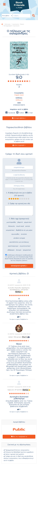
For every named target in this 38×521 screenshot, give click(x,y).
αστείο (27, 226)
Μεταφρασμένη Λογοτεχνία (11, 25)
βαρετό (20, 222)
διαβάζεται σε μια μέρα (24, 230)
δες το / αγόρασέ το (19, 436)
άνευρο (18, 250)
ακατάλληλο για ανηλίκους (19, 242)
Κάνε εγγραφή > (20, 145)
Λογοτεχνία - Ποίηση (18, 24)
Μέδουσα (19, 100)
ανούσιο (24, 234)
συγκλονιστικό (25, 246)
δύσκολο (11, 226)
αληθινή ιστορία (19, 238)
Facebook (11, 113)
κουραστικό (10, 230)
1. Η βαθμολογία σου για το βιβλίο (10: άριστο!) (19, 194)
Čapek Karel (19, 95)
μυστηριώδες (11, 222)
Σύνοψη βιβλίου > (19, 118)
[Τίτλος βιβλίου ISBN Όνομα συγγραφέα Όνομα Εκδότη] (19, 9)
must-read (20, 226)
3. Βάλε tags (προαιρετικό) (19, 219)
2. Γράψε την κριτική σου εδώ (19, 203)
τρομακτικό (27, 250)
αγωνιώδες (15, 234)
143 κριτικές (24, 289)
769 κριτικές (17, 337)
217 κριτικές (18, 389)
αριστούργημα (13, 246)
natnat (10, 337)
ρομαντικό (27, 222)
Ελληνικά (7, 24)
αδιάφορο (10, 250)
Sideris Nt (11, 389)
